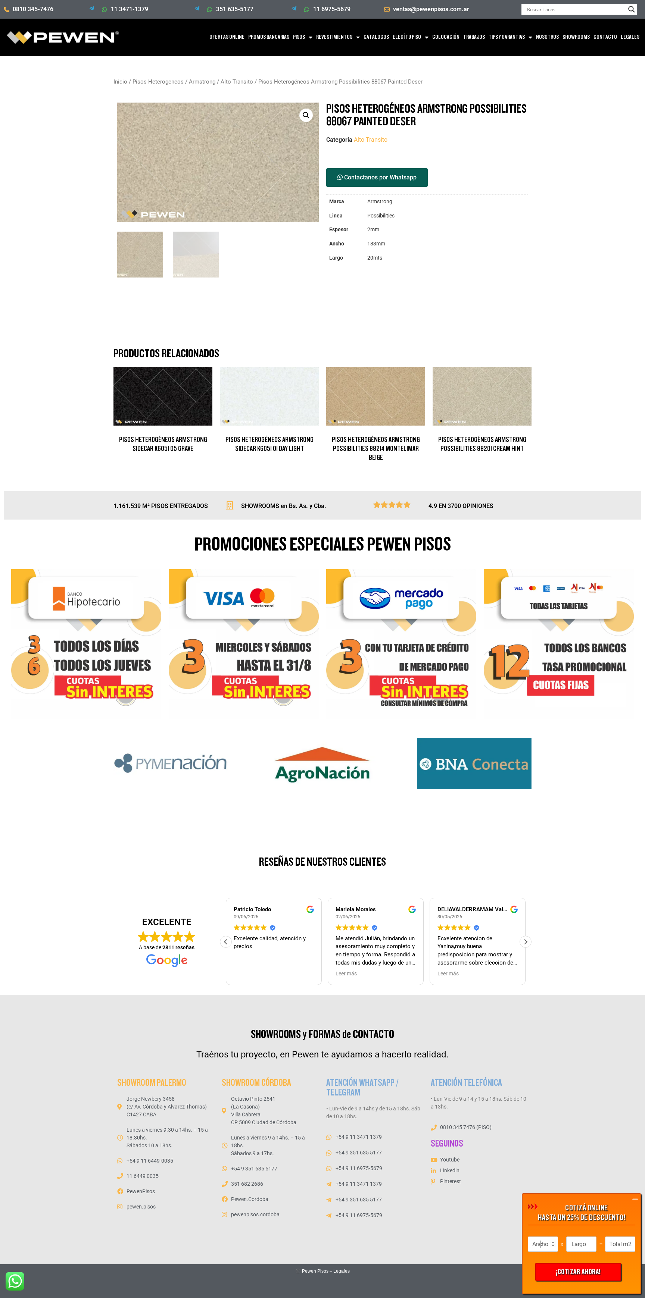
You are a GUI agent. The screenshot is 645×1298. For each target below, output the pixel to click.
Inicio (120, 81)
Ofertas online (226, 37)
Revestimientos (334, 37)
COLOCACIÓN (445, 37)
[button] (306, 115)
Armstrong (202, 81)
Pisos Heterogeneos (158, 81)
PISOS (299, 37)
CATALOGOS (376, 37)
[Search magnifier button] (631, 9)
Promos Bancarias (268, 37)
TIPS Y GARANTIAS (507, 37)
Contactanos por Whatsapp (380, 177)
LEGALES (630, 37)
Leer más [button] (346, 973)
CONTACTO (605, 37)
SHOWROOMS (576, 37)
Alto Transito (237, 81)
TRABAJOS (474, 37)
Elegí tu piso (407, 37)
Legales (341, 1271)
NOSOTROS (547, 37)
